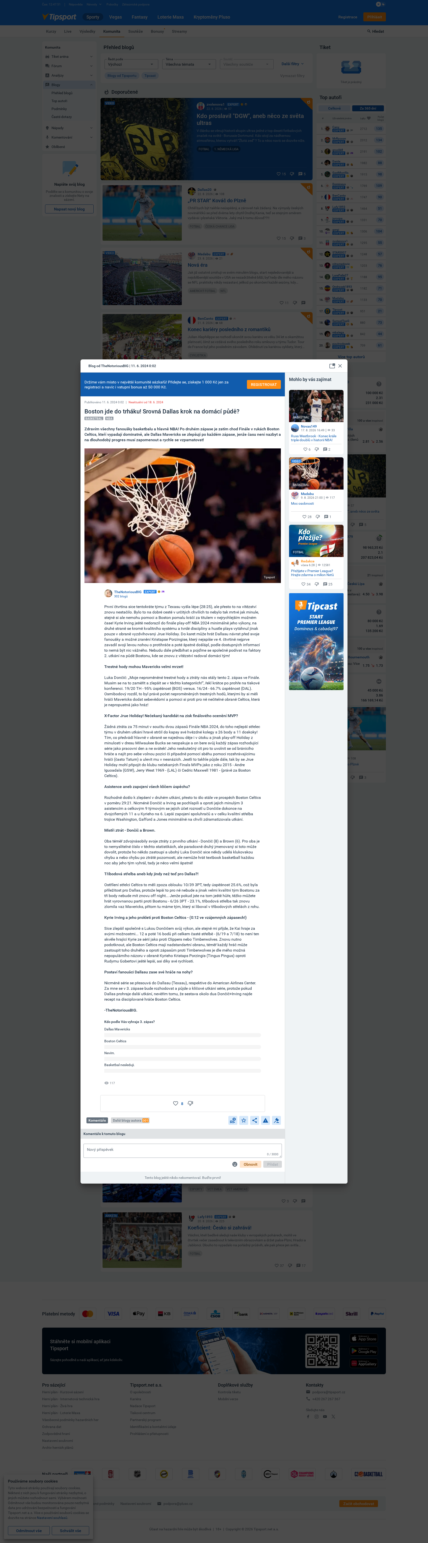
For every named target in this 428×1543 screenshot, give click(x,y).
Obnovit (250, 1164)
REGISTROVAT (264, 384)
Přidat (272, 1164)
